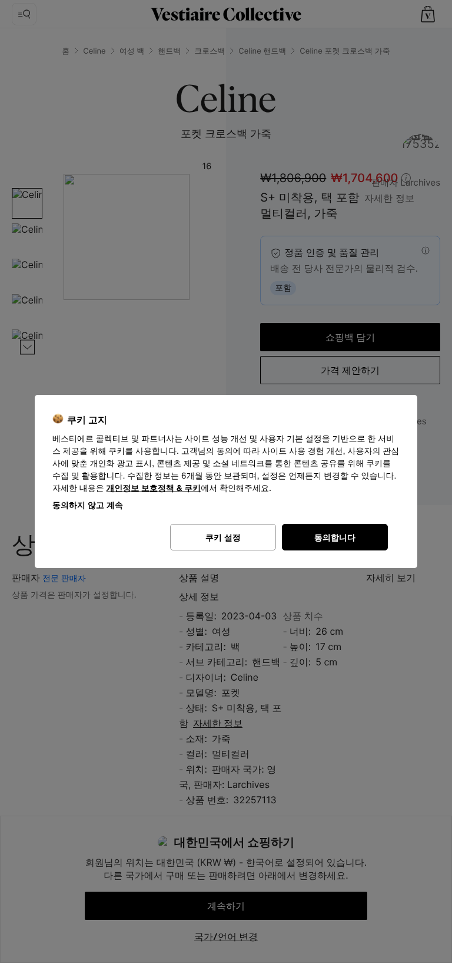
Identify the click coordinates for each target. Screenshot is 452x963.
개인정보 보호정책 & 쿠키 (154, 488)
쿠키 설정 (223, 537)
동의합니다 (334, 537)
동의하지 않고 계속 (87, 505)
